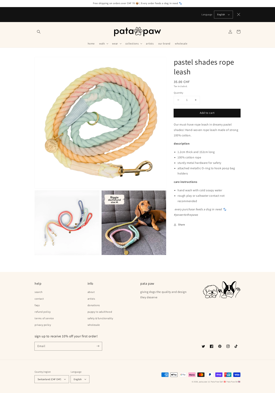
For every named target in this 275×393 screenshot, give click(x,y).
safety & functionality (100, 318)
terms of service (44, 318)
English (221, 14)
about (91, 292)
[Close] (239, 14)
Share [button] (181, 224)
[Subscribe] (98, 346)
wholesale (94, 325)
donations (94, 305)
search (39, 292)
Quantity (178, 92)
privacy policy (43, 325)
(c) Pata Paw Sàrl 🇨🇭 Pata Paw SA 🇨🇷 (224, 381)
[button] (39, 32)
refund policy (43, 311)
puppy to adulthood (100, 311)
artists (91, 298)
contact (39, 298)
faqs (37, 305)
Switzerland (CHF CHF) (49, 379)
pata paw (203, 381)
